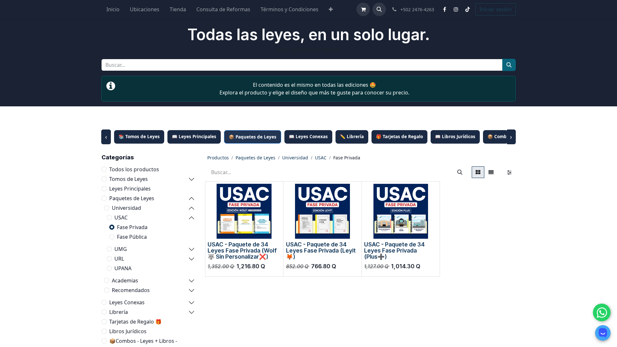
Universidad (126, 207)
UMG (120, 249)
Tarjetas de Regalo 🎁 (135, 321)
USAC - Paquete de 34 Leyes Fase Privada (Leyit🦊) (321, 250)
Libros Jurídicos (128, 331)
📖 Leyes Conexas (308, 136)
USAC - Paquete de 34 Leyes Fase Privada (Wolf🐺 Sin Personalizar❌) (242, 250)
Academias (125, 280)
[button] (379, 9)
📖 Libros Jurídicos (455, 136)
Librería (118, 312)
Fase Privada (132, 227)
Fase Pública (132, 236)
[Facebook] (444, 9)
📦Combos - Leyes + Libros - (143, 340)
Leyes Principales (130, 188)
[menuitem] (113, 9)
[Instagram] (456, 9)
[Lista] (491, 172)
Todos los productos (134, 169)
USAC (121, 217)
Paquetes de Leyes (131, 198)
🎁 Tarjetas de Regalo (399, 136)
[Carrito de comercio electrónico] (363, 9)
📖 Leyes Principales (194, 136)
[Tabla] (478, 172)
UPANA (122, 268)
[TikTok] (467, 9)
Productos (218, 158)
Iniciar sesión (495, 9)
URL (119, 258)
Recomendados (131, 290)
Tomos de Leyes (128, 178)
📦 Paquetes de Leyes (252, 137)
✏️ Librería (352, 136)
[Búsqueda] (509, 65)
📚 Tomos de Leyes (139, 136)
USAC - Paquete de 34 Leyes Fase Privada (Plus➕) (394, 250)
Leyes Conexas (127, 302)
